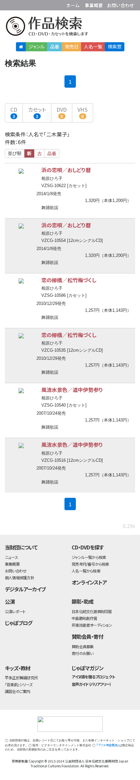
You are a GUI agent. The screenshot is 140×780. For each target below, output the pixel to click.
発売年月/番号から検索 (90, 564)
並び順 (14, 153)
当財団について (21, 547)
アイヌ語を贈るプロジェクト (93, 676)
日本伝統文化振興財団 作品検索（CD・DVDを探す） (70, 27)
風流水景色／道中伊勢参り (72, 390)
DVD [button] (62, 112)
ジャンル (37, 46)
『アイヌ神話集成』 (107, 745)
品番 (54, 46)
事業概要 (94, 4)
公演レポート (15, 611)
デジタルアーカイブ (25, 589)
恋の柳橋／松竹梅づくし (68, 280)
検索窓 (114, 46)
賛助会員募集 (82, 646)
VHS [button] (82, 112)
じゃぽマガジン (88, 668)
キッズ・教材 (17, 668)
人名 (93, 46)
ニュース (11, 557)
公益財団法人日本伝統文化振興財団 (9, 4)
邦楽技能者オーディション (92, 625)
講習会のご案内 (17, 691)
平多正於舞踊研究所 (21, 677)
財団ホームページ (74, 4)
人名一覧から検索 (86, 570)
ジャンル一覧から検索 (89, 557)
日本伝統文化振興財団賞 (92, 611)
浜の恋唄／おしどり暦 (66, 170)
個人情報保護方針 (19, 577)
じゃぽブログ (18, 623)
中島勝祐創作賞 (84, 618)
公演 (10, 601)
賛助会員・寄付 (87, 636)
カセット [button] (37, 112)
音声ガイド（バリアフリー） (91, 684)
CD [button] (13, 112)
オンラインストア (89, 582)
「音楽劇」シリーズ (18, 684)
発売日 (71, 46)
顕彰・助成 (82, 601)
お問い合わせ (120, 4)
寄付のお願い (82, 653)
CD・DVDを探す (88, 547)
